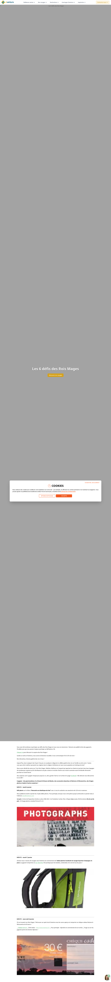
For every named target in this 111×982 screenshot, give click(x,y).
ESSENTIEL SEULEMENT (92, 482)
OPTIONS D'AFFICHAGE (47, 496)
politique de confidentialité (68, 491)
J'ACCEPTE (64, 496)
